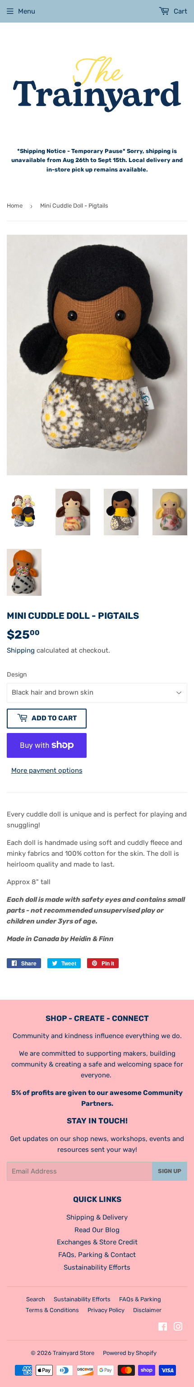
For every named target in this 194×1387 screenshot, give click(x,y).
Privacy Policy (106, 1310)
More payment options (47, 770)
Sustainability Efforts (97, 1267)
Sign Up (169, 1171)
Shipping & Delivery (97, 1217)
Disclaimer (147, 1310)
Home (15, 205)
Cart (179, 11)
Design (17, 674)
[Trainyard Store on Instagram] (178, 1328)
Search (35, 1299)
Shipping (21, 650)
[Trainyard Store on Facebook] (162, 1328)
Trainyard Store (73, 1353)
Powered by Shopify (130, 1353)
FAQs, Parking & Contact (97, 1255)
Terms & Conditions (52, 1310)
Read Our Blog (97, 1230)
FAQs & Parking (140, 1299)
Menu (26, 11)
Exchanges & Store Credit (97, 1242)
